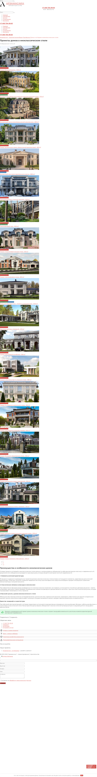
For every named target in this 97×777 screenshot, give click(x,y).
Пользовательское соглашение (13, 640)
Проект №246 (4, 249)
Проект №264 (4, 171)
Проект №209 (4, 275)
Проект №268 (4, 93)
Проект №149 (4, 378)
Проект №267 (4, 120)
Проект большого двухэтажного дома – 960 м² (14, 456)
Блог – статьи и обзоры (10, 633)
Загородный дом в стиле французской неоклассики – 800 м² (19, 122)
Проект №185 (4, 352)
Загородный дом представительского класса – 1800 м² (17, 174)
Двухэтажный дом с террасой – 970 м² (12, 329)
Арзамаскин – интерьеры (11, 650)
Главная (5, 15)
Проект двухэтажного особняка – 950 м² (12, 354)
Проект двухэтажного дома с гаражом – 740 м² (14, 506)
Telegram (6, 624)
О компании (7, 19)
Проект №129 (4, 428)
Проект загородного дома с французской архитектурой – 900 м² (20, 147)
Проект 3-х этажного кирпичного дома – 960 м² (15, 405)
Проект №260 (4, 197)
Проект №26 (4, 557)
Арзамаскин (15, 3)
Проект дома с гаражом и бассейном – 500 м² (14, 558)
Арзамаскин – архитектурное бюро (11, 37)
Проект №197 (4, 300)
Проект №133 (4, 403)
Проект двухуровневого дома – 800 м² (12, 277)
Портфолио (6, 16)
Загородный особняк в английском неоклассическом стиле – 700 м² (22, 96)
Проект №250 (4, 223)
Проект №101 (4, 479)
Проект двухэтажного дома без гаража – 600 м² (15, 430)
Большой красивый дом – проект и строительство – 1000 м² (19, 303)
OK (81, 775)
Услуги (5, 18)
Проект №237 (4, 68)
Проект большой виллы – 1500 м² (10, 70)
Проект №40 (4, 530)
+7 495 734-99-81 (8, 623)
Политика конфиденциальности (13, 637)
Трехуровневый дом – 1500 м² (9, 226)
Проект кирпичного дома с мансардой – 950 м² (15, 481)
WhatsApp (6, 626)
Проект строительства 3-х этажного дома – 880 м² (16, 380)
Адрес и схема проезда (10, 630)
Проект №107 (4, 454)
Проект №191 (4, 327)
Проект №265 (4, 145)
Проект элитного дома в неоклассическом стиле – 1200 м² (18, 533)
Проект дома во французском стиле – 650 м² (14, 251)
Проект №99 (4, 504)
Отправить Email (8, 627)
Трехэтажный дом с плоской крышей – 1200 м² (15, 199)
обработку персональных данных (20, 680)
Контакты (6, 20)
